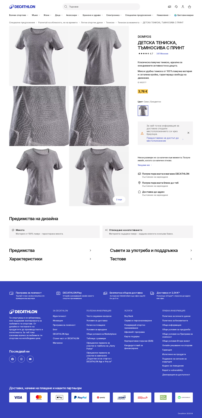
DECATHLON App (61, 334)
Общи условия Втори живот (176, 341)
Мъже (35, 15)
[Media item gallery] (69, 116)
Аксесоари (71, 15)
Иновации (58, 320)
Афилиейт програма (134, 332)
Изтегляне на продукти (174, 354)
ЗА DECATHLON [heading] (60, 311)
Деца (58, 15)
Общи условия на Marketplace (101, 334)
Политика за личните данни (176, 316)
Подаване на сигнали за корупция (174, 360)
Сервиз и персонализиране (138, 320)
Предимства (22, 250)
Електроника (113, 15)
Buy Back (128, 316)
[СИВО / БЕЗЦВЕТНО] (143, 110)
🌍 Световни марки (184, 15)
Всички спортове (18, 15)
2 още (119, 199)
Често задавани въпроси (98, 316)
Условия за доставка (96, 320)
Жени (47, 15)
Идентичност (59, 316)
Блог (55, 329)
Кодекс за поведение (173, 365)
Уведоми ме (144, 165)
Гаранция (167, 350)
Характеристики (25, 258)
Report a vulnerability (172, 370)
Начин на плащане (95, 325)
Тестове (118, 258)
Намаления (163, 15)
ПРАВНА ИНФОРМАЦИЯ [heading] (173, 311)
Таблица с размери (96, 338)
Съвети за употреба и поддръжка (144, 250)
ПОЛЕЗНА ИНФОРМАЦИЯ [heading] (98, 311)
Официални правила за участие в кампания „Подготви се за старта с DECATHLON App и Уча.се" (99, 357)
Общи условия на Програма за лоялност (177, 335)
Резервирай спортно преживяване (134, 326)
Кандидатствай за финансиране (133, 346)
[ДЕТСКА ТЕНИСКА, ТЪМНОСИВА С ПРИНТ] (39, 56)
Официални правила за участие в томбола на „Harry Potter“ (100, 346)
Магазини (58, 343)
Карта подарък (132, 336)
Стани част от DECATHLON (66, 338)
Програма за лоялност (64, 325)
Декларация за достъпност (176, 374)
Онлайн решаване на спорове (177, 345)
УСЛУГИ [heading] (128, 311)
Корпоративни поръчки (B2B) (138, 341)
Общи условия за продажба (176, 329)
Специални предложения (138, 15)
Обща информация (171, 325)
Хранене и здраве (92, 15)
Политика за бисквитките (175, 320)
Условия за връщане (96, 329)
